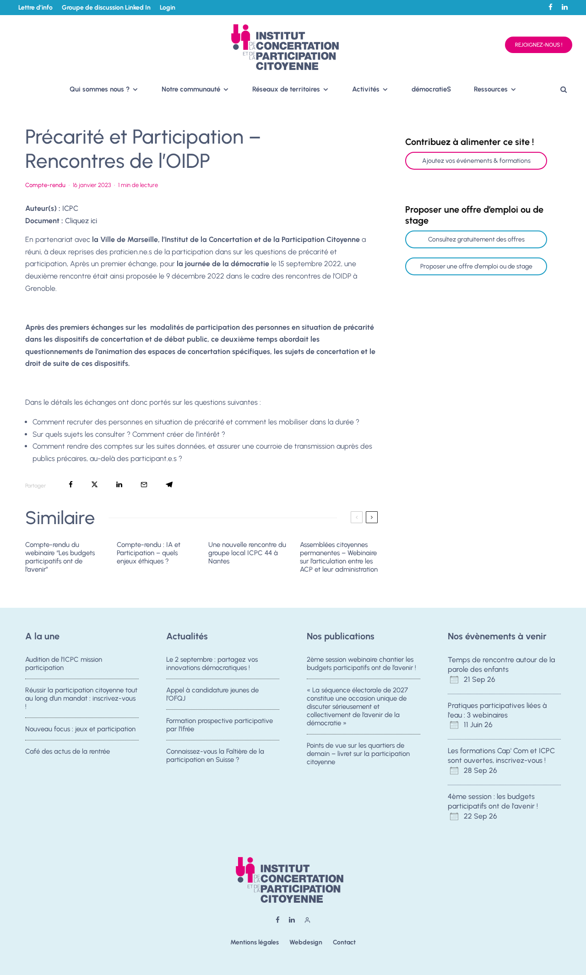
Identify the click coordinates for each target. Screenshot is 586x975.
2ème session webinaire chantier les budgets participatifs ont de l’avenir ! (361, 663)
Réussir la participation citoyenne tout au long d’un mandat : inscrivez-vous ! (81, 698)
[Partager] (71, 484)
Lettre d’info (35, 7)
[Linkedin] (564, 7)
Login (167, 7)
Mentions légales (254, 942)
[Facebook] (550, 7)
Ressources (491, 89)
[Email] (144, 484)
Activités (366, 89)
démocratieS (431, 89)
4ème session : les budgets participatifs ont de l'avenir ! (493, 801)
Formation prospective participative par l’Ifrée (219, 725)
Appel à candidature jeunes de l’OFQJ (212, 694)
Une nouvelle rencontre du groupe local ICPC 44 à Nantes (247, 553)
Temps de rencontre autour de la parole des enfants (501, 664)
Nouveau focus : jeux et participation (80, 729)
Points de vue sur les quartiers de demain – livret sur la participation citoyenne (358, 753)
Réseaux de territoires (286, 89)
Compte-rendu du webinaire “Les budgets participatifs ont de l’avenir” (60, 557)
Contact (344, 942)
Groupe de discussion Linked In (106, 7)
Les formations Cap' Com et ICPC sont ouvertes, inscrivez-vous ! (501, 755)
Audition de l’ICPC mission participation (63, 663)
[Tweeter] (94, 484)
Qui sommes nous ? (100, 89)
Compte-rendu (45, 185)
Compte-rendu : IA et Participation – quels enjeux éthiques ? (148, 553)
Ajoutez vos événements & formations (476, 161)
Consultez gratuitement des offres (476, 239)
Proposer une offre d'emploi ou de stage (476, 266)
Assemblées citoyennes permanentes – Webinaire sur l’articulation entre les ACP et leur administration (339, 557)
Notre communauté (191, 89)
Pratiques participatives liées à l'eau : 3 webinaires (497, 710)
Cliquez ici (81, 220)
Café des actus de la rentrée (67, 751)
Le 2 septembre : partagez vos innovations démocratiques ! (212, 663)
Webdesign (305, 942)
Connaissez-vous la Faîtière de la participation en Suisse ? (215, 755)
